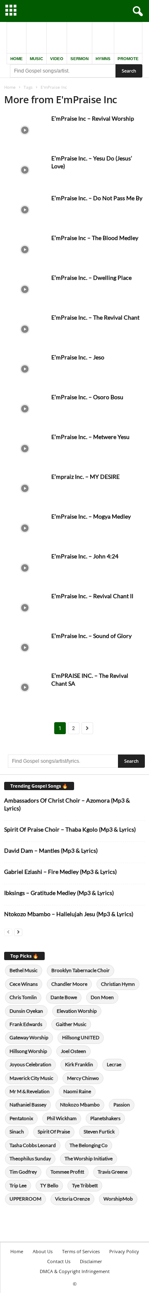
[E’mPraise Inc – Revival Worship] (25, 130)
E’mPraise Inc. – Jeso (77, 357)
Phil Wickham (62, 1118)
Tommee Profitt (67, 1172)
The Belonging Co (89, 1145)
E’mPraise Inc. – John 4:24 (84, 556)
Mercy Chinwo (83, 1078)
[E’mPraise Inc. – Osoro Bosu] (25, 408)
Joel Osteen (73, 1051)
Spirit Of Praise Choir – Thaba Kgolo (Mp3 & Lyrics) (70, 829)
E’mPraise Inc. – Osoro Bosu (87, 396)
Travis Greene (112, 1172)
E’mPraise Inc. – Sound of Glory (91, 635)
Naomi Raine (77, 1091)
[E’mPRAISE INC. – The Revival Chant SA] (25, 687)
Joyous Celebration (30, 1064)
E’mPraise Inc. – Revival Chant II (92, 595)
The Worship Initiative (89, 1158)
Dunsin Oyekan (26, 1011)
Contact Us (58, 1261)
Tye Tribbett (85, 1185)
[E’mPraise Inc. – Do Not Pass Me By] (25, 209)
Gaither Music (71, 1024)
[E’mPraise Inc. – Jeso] (25, 368)
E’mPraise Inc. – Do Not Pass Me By (96, 197)
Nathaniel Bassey (28, 1104)
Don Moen (102, 997)
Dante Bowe (63, 997)
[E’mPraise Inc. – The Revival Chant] (25, 328)
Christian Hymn (118, 984)
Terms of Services (81, 1251)
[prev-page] (8, 931)
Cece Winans (24, 984)
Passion (121, 1104)
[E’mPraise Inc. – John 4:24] (25, 567)
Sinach (17, 1131)
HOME (16, 58)
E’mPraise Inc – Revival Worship (92, 118)
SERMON (79, 58)
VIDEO (56, 58)
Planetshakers (105, 1118)
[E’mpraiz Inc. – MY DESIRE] (25, 488)
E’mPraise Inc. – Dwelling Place (91, 277)
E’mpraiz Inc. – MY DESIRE (85, 476)
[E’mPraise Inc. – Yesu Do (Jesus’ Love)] (25, 169)
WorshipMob (118, 1199)
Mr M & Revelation (30, 1091)
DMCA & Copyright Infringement (75, 1271)
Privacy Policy (124, 1251)
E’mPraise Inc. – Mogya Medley (91, 516)
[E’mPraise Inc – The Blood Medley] (25, 249)
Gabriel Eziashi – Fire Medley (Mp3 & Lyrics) (60, 871)
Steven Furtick (99, 1131)
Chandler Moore (69, 984)
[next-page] (18, 931)
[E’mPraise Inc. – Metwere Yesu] (25, 448)
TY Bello (49, 1185)
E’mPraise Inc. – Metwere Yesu (90, 436)
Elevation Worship (77, 1011)
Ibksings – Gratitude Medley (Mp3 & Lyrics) (59, 892)
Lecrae (114, 1064)
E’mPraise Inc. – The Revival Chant (95, 317)
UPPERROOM (25, 1199)
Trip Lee (18, 1185)
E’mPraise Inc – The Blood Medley (94, 237)
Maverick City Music (31, 1078)
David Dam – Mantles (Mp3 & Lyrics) (51, 850)
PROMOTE (128, 58)
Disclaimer (91, 1261)
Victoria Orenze (72, 1199)
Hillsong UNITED (80, 1037)
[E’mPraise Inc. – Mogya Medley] (25, 527)
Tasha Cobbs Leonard (33, 1145)
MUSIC (36, 58)
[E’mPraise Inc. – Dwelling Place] (25, 289)
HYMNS (103, 58)
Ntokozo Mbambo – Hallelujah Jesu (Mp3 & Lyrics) (68, 913)
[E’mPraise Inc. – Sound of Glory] (25, 647)
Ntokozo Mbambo (80, 1104)
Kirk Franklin (79, 1064)
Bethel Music (24, 970)
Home (10, 87)
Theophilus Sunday (30, 1158)
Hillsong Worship (28, 1051)
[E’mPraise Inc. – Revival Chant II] (25, 607)
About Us (43, 1251)
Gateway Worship (29, 1037)
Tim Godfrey (23, 1172)
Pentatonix (21, 1118)
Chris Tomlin (23, 997)
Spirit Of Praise (54, 1131)
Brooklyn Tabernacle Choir (80, 970)
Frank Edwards (26, 1024)
